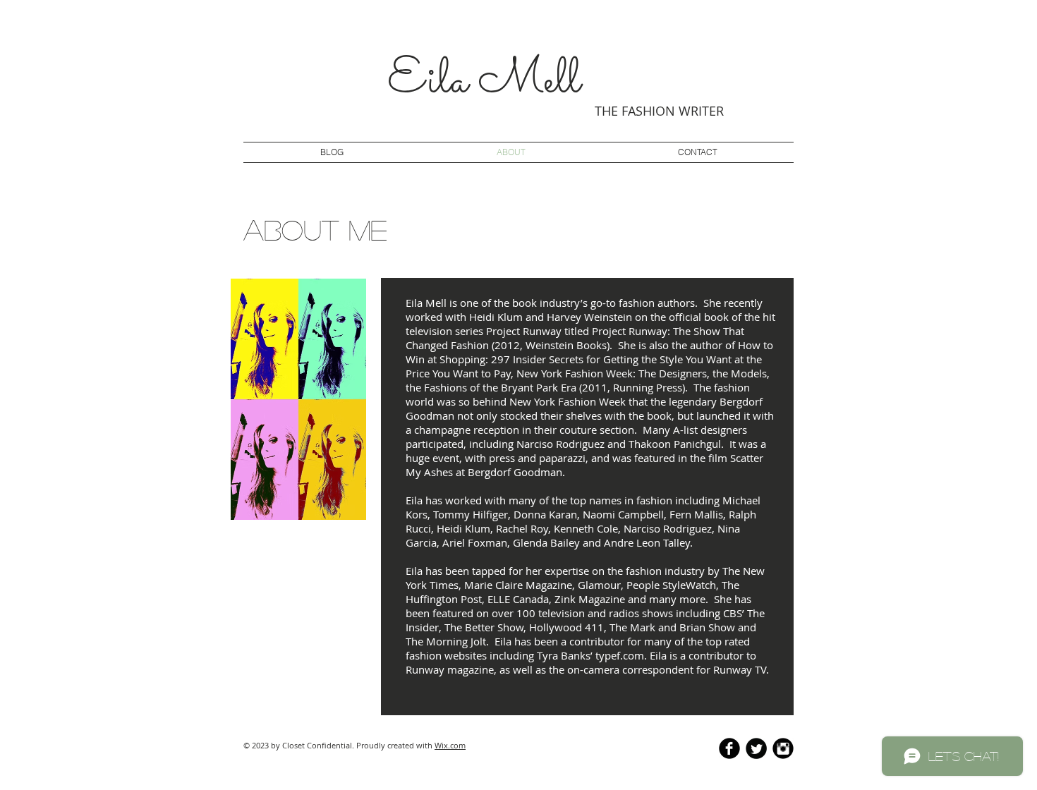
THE (606, 110)
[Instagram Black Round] (783, 748)
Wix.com (450, 745)
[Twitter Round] (756, 748)
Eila (427, 82)
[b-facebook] (729, 748)
